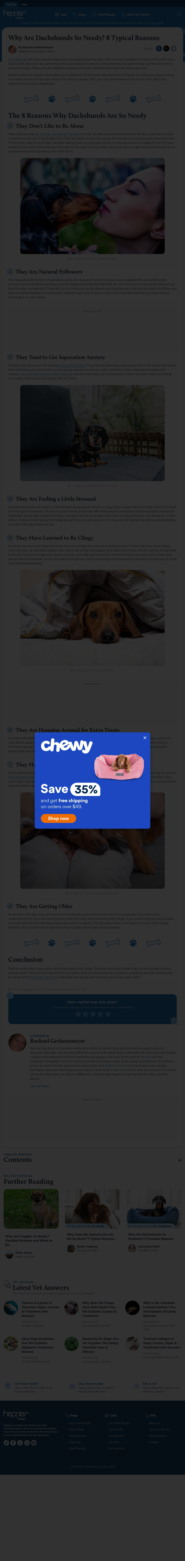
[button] (145, 738)
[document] (92, 780)
